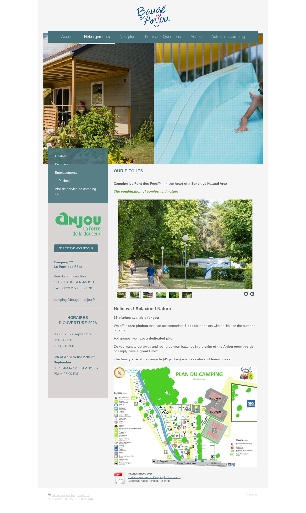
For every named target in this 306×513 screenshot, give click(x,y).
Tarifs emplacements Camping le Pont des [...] (154, 477)
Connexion (252, 494)
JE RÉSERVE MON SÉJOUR (76, 248)
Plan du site (83, 495)
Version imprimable (63, 495)
